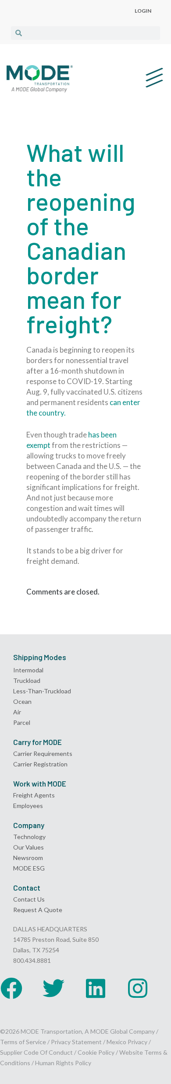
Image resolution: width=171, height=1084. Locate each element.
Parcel (21, 722)
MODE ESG (29, 868)
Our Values (28, 847)
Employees (28, 805)
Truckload (26, 680)
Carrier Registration (40, 764)
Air (17, 712)
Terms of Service (23, 1042)
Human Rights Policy (63, 1063)
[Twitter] (53, 988)
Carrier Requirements (42, 753)
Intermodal (28, 670)
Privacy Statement (77, 1042)
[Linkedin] (96, 988)
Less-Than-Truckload (42, 691)
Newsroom (28, 857)
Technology (29, 836)
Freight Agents (34, 795)
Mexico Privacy (127, 1042)
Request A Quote (37, 909)
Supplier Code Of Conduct (36, 1052)
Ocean (22, 701)
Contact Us (29, 899)
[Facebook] (11, 988)
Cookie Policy (96, 1052)
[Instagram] (138, 988)
